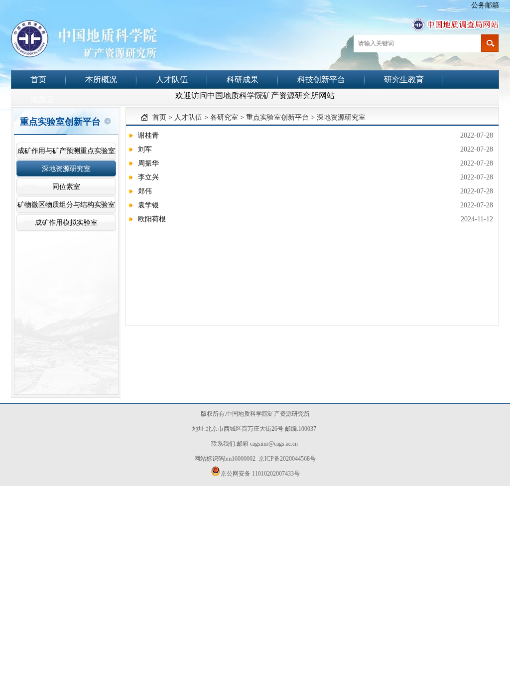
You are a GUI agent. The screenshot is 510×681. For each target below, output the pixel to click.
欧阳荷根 (152, 219)
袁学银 (148, 205)
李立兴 (148, 177)
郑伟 (145, 191)
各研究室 (224, 117)
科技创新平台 (321, 79)
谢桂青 (148, 135)
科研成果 (242, 79)
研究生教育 (404, 79)
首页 (38, 79)
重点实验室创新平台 (277, 117)
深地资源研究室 (341, 117)
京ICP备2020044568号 (287, 458)
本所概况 (101, 79)
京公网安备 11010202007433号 (260, 473)
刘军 (145, 149)
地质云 (42, 99)
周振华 (148, 163)
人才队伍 (172, 79)
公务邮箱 (485, 5)
